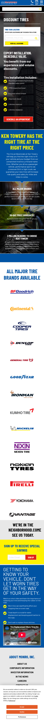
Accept (22, 707)
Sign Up (31, 557)
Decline (22, 712)
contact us (22, 685)
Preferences (22, 717)
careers (22, 681)
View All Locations (16, 43)
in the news (22, 676)
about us (22, 664)
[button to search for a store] (40, 9)
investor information (22, 672)
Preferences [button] (11, 700)
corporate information (22, 668)
